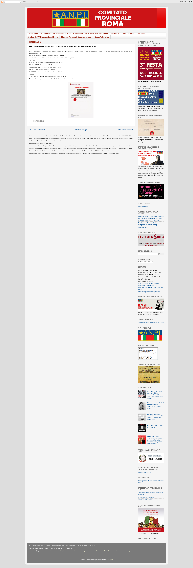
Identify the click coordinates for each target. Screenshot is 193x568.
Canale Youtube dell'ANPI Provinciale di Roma (151, 493)
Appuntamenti (143, 207)
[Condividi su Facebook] (41, 121)
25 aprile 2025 (143, 227)
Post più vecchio (125, 129)
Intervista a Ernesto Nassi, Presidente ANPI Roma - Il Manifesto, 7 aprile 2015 (155, 417)
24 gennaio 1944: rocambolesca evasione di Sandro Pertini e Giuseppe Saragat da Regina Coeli (155, 440)
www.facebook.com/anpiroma (148, 283)
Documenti (141, 33)
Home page (33, 33)
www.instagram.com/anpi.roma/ (149, 292)
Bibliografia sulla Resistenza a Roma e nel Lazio (151, 482)
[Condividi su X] (39, 121)
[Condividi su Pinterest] (43, 121)
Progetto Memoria (144, 472)
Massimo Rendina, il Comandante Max (76, 37)
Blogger (110, 560)
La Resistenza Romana (146, 497)
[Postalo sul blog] (37, 121)
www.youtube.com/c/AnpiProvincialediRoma (105, 551)
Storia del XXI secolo (145, 500)
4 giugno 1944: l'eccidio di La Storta (155, 426)
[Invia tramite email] (35, 121)
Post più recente (37, 129)
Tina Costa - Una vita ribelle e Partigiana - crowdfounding (148, 224)
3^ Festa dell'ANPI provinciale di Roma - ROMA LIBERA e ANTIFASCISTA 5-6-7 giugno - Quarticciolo (80, 33)
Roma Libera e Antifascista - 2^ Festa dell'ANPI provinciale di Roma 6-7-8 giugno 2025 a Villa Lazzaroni (151, 218)
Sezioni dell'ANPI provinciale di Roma (43, 37)
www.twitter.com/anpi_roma (147, 285)
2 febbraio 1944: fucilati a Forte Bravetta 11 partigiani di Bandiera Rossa (155, 405)
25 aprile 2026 (128, 33)
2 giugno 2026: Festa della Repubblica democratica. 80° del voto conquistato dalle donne (155, 395)
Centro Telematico (102, 37)
